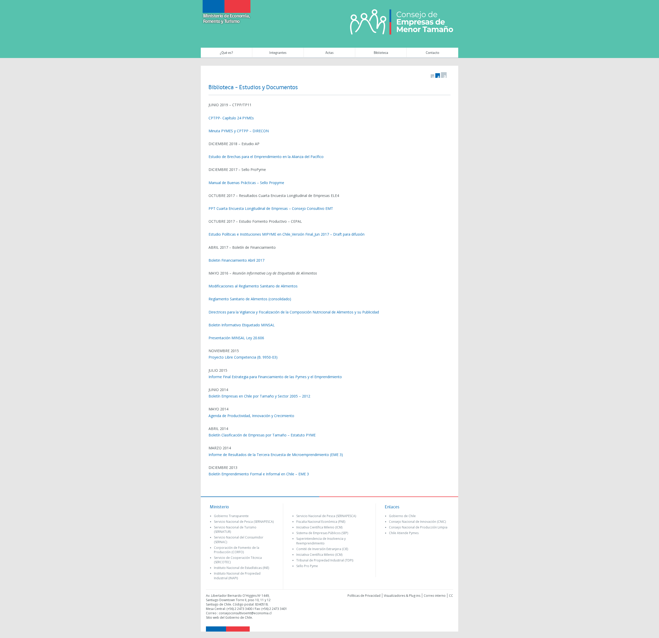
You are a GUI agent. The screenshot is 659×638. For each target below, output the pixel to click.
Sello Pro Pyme (307, 566)
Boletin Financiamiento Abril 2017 (236, 260)
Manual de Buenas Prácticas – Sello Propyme (246, 182)
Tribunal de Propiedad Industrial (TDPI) (324, 560)
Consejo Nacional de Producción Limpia (418, 527)
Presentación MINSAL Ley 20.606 (236, 337)
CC (451, 595)
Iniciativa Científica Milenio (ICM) (319, 527)
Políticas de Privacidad (364, 595)
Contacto (432, 53)
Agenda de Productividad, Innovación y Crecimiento (251, 415)
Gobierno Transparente (231, 516)
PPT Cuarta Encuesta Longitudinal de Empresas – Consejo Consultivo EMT (271, 208)
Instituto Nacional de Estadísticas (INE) (241, 568)
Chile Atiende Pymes (404, 533)
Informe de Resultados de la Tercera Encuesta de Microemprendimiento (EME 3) (276, 454)
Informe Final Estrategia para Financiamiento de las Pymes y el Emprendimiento (275, 376)
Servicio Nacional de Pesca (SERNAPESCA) (244, 521)
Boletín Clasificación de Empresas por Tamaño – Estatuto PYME (262, 435)
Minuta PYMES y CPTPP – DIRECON (239, 130)
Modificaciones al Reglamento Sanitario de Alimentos (253, 286)
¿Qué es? (226, 53)
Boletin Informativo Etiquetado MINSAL (242, 324)
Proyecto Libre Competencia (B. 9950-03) (243, 357)
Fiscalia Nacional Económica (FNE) (320, 521)
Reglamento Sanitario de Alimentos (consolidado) (250, 298)
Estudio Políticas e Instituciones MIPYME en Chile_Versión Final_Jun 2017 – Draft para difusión (287, 234)
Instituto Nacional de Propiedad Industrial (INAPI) (237, 575)
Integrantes (278, 53)
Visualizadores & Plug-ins (402, 595)
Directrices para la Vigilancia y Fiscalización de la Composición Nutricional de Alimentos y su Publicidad (294, 312)
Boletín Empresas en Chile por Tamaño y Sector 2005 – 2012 (259, 396)
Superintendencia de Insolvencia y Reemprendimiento (321, 540)
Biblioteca (381, 53)
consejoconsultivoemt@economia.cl (245, 613)
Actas (329, 53)
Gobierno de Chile (402, 516)
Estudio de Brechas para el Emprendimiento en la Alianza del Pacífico (266, 156)
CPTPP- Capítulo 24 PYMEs (231, 117)
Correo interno (435, 595)
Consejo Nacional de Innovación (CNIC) (417, 521)
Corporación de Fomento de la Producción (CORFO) (236, 549)
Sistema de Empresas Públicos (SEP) (322, 533)
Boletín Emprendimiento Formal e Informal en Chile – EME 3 (259, 473)
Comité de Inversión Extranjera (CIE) (322, 549)
